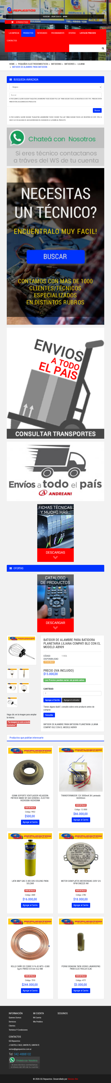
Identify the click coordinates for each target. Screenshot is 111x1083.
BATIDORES (69, 64)
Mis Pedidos (38, 1021)
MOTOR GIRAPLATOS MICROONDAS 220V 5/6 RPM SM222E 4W (81, 882)
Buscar (97, 110)
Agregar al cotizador (71, 700)
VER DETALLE (30, 808)
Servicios (12, 1021)
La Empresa (14, 33)
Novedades (42, 33)
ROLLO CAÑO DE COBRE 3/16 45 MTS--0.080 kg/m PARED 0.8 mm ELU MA (30, 967)
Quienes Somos (15, 1017)
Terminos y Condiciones (18, 1030)
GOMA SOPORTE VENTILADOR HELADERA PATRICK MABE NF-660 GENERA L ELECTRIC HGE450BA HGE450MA (30, 798)
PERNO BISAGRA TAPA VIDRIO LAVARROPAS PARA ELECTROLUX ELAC (80, 967)
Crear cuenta (56, 17)
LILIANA (81, 64)
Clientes (12, 1026)
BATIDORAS (56, 64)
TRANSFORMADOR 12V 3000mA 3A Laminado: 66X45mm (81, 796)
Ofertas (72, 33)
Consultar (49, 715)
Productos (28, 33)
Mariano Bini (73, 1079)
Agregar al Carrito (52, 700)
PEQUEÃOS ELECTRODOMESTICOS (33, 64)
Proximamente (57, 33)
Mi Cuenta (37, 1017)
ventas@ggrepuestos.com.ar (20, 1049)
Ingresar (46, 17)
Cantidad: (48, 689)
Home (11, 64)
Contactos (12, 40)
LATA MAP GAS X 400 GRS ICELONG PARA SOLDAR (30, 882)
